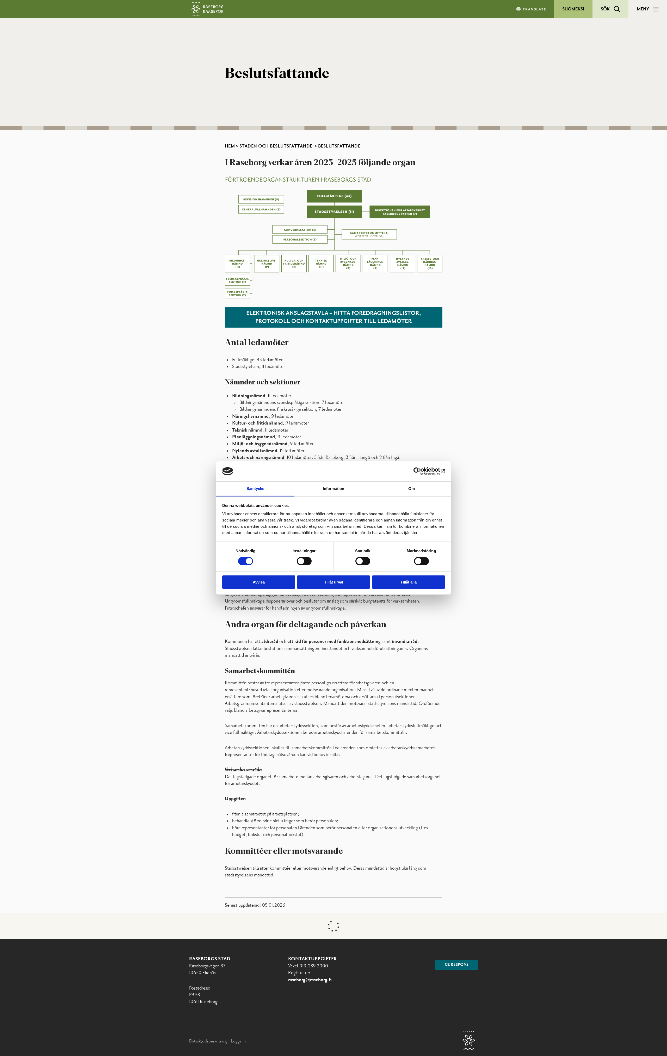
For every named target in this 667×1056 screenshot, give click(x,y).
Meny (643, 9)
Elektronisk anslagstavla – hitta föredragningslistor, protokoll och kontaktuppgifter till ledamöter (333, 317)
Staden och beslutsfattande (276, 146)
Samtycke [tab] (255, 488)
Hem (230, 146)
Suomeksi (573, 9)
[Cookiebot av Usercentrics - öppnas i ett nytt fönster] (422, 471)
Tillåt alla (408, 582)
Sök (605, 9)
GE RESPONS (456, 1003)
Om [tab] (411, 488)
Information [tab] (333, 488)
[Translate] (531, 9)
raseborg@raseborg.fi (310, 1018)
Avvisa (259, 582)
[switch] (304, 561)
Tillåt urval (333, 582)
